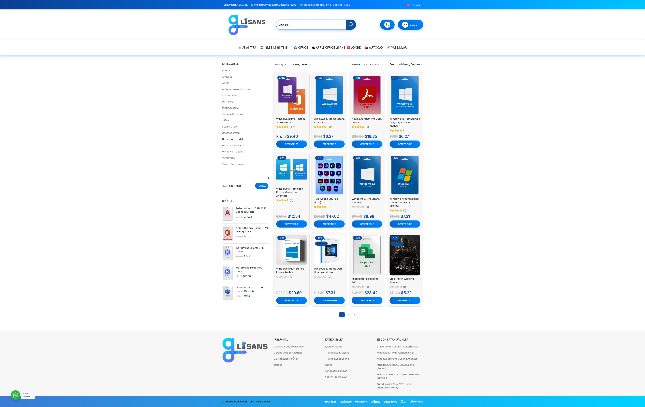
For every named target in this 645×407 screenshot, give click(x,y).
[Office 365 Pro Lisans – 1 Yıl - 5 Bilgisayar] (227, 233)
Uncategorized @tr (234, 139)
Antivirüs (227, 76)
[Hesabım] (387, 24)
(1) (329, 207)
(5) (367, 127)
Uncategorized (231, 133)
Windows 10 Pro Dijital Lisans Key (395, 352)
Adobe (226, 70)
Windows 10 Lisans (233, 145)
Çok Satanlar (229, 95)
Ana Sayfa (280, 64)
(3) (291, 200)
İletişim (278, 365)
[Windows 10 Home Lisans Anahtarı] (329, 95)
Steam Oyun (229, 126)
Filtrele (261, 185)
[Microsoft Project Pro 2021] (367, 255)
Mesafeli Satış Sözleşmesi (289, 346)
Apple (225, 83)
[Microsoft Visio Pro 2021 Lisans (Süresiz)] (227, 293)
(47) (292, 127)
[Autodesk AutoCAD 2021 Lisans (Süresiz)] (227, 213)
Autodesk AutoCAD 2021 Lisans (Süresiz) (251, 210)
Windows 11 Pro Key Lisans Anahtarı (397, 358)
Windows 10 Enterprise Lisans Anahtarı (290, 270)
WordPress (228, 158)
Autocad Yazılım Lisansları (237, 89)
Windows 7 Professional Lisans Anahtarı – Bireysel (404, 202)
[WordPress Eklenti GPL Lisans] (227, 253)
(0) (367, 207)
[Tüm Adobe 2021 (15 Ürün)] (329, 175)
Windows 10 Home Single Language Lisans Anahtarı (405, 122)
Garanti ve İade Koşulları (288, 352)
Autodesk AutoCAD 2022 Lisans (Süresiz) (395, 366)
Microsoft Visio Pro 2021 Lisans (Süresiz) (250, 289)
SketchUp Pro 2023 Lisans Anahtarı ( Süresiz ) (398, 376)
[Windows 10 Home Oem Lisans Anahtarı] (329, 250)
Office (225, 120)
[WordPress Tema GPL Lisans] (227, 273)
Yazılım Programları (233, 164)
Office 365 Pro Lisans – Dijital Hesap (397, 346)
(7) (405, 130)
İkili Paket (227, 101)
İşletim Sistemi (230, 108)
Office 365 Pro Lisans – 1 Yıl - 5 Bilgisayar (252, 229)
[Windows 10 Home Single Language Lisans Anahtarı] (405, 95)
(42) (330, 127)
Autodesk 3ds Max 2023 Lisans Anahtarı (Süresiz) (394, 385)
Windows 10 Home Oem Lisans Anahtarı (328, 270)
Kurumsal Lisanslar (233, 114)
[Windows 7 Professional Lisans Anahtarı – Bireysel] (405, 175)
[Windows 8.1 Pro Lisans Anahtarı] (367, 175)
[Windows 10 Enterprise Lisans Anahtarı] (291, 250)
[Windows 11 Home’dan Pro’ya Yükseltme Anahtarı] (291, 170)
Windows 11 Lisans (232, 151)
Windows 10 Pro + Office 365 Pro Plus (291, 120)
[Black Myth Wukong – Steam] (405, 255)
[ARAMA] (351, 25)
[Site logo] (247, 24)
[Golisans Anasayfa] (245, 350)
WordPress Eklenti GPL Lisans (249, 249)
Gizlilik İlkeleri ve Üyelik (286, 358)
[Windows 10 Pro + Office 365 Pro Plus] (291, 95)
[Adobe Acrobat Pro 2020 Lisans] (367, 95)
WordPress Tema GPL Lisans (249, 269)
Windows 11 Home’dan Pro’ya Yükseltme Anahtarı (289, 192)
